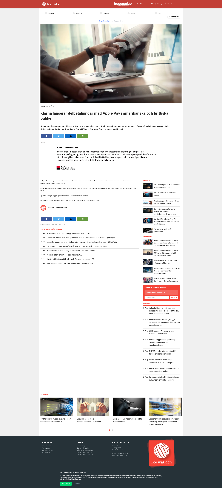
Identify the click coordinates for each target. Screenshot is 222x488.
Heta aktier (150, 4)
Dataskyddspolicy (83, 448)
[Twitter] (58, 136)
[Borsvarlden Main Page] (51, 4)
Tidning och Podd (163, 4)
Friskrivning (81, 446)
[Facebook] (46, 136)
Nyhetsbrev (140, 4)
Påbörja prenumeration (85, 452)
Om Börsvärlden (47, 450)
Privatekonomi (176, 4)
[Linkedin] (70, 136)
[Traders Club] (123, 4)
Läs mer (77, 483)
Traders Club (46, 446)
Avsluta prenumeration (85, 454)
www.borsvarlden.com (119, 455)
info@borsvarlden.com (120, 453)
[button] (109, 430)
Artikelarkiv (46, 452)
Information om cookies (85, 450)
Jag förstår (66, 483)
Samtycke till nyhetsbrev (155, 292)
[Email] (82, 136)
